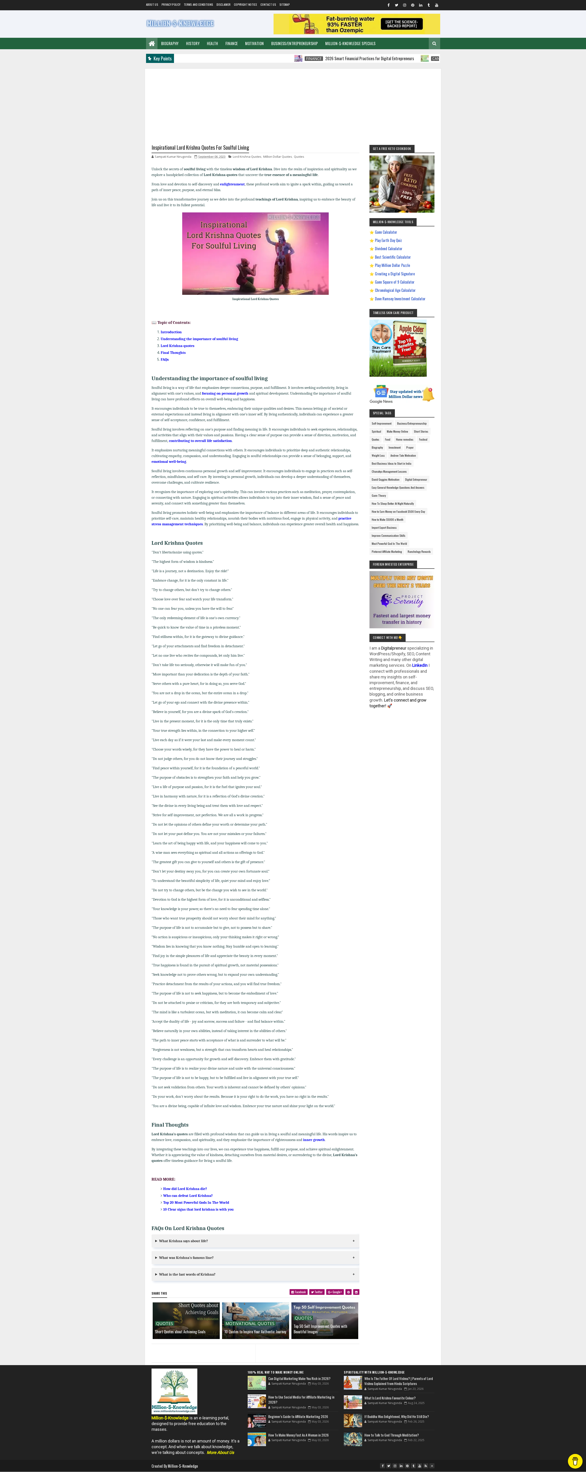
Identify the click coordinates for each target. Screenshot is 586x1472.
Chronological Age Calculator (395, 290)
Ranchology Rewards (419, 551)
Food (387, 439)
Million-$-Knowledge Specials (350, 43)
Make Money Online (397, 431)
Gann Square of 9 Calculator (395, 282)
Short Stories (421, 431)
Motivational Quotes (249, 1323)
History (193, 43)
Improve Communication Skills (388, 535)
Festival (423, 439)
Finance (231, 43)
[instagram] (404, 5)
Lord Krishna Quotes (247, 157)
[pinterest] (412, 5)
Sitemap (284, 4)
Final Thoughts (173, 353)
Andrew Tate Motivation (403, 455)
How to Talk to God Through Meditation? (391, 1434)
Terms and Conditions (198, 4)
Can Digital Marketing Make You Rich (424, 58)
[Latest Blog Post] (257, 1383)
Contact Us (268, 4)
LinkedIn (420, 665)
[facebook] (388, 5)
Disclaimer (224, 4)
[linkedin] (420, 5)
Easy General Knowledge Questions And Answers (398, 487)
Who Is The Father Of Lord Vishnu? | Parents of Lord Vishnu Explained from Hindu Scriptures (398, 1381)
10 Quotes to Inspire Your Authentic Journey (255, 1331)
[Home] (152, 43)
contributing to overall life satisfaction (200, 441)
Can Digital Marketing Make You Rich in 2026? (299, 1378)
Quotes (299, 157)
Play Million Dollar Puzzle (392, 265)
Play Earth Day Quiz (388, 240)
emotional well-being (169, 462)
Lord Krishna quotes (177, 346)
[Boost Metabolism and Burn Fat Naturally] (357, 32)
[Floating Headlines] (253, 58)
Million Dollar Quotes (277, 157)
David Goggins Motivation (385, 479)
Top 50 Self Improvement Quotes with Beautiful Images (320, 1328)
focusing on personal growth (225, 393)
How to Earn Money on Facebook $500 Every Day (398, 511)
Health (212, 43)
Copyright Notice (245, 4)
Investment (395, 447)
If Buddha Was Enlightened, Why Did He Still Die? (396, 1416)
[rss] (425, 1465)
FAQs (165, 360)
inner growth (314, 1140)
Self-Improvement (381, 423)
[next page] (308, 1347)
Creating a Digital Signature (395, 274)
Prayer (410, 447)
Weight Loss (378, 455)
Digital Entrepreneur (416, 479)
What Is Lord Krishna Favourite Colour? (390, 1397)
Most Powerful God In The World (389, 543)
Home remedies (404, 439)
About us (152, 4)
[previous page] (202, 1347)
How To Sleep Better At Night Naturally (393, 503)
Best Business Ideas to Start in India (391, 463)
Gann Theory (379, 495)
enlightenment (232, 184)
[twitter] (396, 5)
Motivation (254, 43)
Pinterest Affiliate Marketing (387, 551)
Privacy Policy (171, 4)
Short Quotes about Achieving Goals (180, 1331)
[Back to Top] (431, 1465)
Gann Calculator (386, 232)
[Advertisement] (293, 101)
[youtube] (436, 5)
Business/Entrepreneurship (294, 43)
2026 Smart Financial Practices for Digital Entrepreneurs (323, 58)
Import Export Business (384, 527)
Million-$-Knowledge (183, 1466)
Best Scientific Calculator (393, 257)
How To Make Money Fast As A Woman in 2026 (298, 1434)
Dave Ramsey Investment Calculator (400, 298)
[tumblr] (428, 5)
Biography (170, 43)
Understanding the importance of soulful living (199, 339)
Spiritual (376, 431)
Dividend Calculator (388, 248)
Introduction (171, 332)
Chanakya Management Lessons (389, 471)
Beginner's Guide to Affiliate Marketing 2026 (298, 1416)
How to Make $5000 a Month (387, 519)
